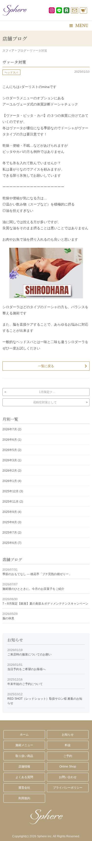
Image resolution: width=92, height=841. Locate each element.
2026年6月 (9, 439)
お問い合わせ (68, 777)
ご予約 (67, 756)
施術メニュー (24, 745)
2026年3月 (9, 460)
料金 (68, 745)
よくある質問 (24, 777)
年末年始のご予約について (25, 682)
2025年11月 (10, 501)
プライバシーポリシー (67, 787)
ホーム (24, 734)
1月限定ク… (47, 392)
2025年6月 (9, 543)
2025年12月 (10, 491)
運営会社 (24, 787)
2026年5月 (9, 450)
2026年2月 (9, 470)
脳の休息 (10, 616)
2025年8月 (9, 522)
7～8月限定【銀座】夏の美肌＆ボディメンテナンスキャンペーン (45, 601)
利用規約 (24, 798)
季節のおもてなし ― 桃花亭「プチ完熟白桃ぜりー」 (37, 572)
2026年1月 (9, 481)
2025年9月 (9, 512)
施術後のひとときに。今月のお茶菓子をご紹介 (33, 587)
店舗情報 (24, 766)
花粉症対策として (45, 402)
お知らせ (68, 734)
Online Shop (67, 766)
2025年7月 (9, 532)
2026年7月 (9, 429)
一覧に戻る (46, 366)
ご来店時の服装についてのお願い (29, 652)
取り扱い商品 (24, 756)
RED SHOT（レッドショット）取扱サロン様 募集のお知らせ (44, 699)
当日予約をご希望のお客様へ (26, 667)
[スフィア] (14, 10)
